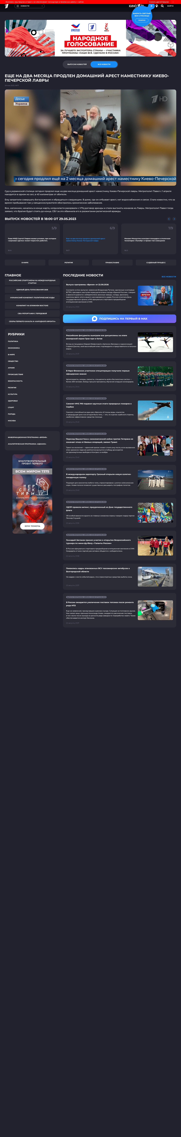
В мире (25, 263)
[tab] (76, 64)
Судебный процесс (156, 263)
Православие (112, 263)
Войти (170, 6)
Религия (69, 263)
